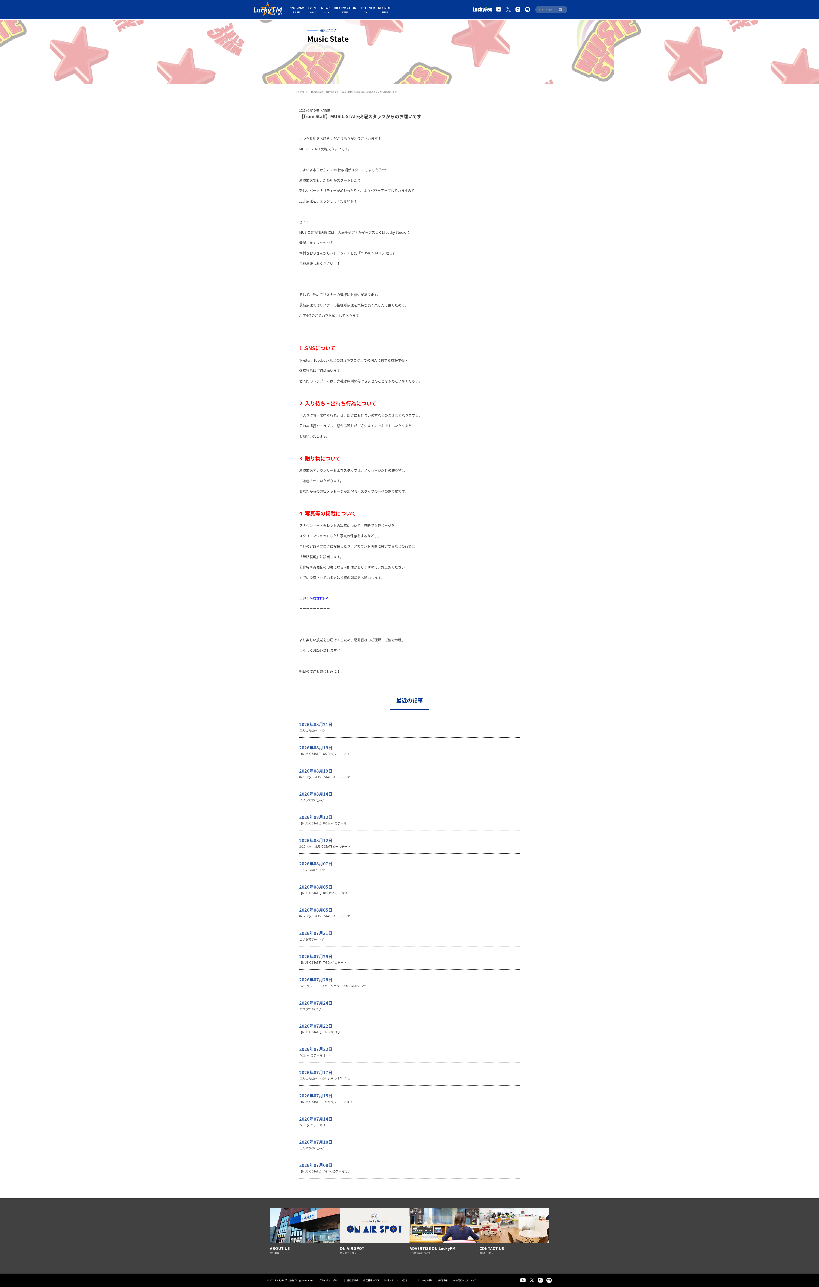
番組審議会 (353, 1280)
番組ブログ (331, 91)
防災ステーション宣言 (396, 1280)
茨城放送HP (318, 598)
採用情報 (443, 1280)
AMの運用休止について (464, 1280)
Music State (317, 91)
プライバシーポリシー (330, 1280)
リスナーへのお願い (423, 1280)
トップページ (301, 91)
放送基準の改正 (371, 1280)
